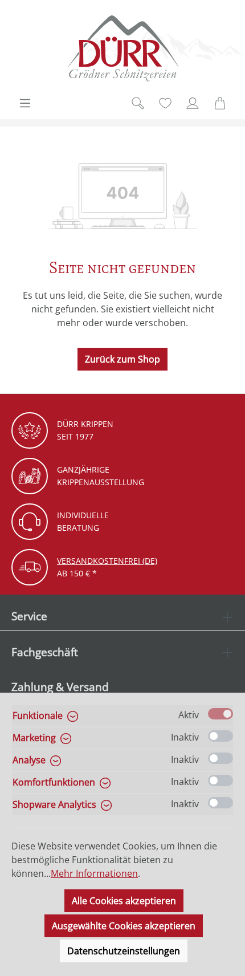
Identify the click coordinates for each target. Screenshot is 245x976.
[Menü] (25, 103)
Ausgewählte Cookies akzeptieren (123, 926)
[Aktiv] (220, 713)
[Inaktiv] (220, 736)
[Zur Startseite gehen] (122, 48)
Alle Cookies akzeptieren (124, 900)
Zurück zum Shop (122, 359)
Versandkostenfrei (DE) (107, 560)
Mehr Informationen (94, 873)
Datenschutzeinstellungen (123, 951)
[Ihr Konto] (192, 103)
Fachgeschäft (44, 652)
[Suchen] (138, 103)
